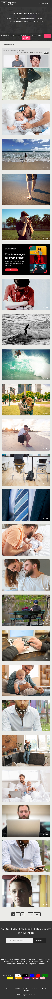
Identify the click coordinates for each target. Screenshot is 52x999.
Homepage (7, 44)
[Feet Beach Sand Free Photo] (26, 175)
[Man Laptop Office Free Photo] (26, 806)
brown (35, 978)
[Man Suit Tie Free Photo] (26, 490)
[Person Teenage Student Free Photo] (26, 877)
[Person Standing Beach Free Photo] (26, 140)
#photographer (31, 963)
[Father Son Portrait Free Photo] (26, 525)
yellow (10, 978)
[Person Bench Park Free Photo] (26, 596)
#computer (11, 963)
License (34, 988)
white (18, 976)
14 (31, 914)
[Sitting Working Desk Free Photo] (26, 455)
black (25, 976)
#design (40, 959)
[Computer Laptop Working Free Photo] (26, 631)
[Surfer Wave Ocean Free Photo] (26, 350)
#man (23, 959)
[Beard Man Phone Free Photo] (26, 841)
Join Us (26, 988)
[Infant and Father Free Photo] (26, 105)
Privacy (43, 988)
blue (32, 976)
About (8, 988)
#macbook (31, 959)
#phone (42, 963)
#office (19, 961)
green (45, 976)
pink (42, 978)
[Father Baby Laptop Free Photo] (26, 771)
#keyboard (44, 961)
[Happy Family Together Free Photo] (26, 561)
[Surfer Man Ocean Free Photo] (26, 70)
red (38, 976)
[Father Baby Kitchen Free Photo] (26, 736)
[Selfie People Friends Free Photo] (26, 385)
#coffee (35, 961)
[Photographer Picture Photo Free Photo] (26, 210)
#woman (15, 959)
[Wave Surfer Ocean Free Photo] (26, 315)
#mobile (27, 961)
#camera (20, 963)
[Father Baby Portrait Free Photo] (26, 666)
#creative (48, 959)
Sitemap (26, 991)
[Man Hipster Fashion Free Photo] (26, 280)
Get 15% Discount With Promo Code (32, 53)
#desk (6, 961)
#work (13, 961)
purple (27, 978)
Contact (17, 988)
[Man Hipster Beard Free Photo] (26, 701)
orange (18, 978)
